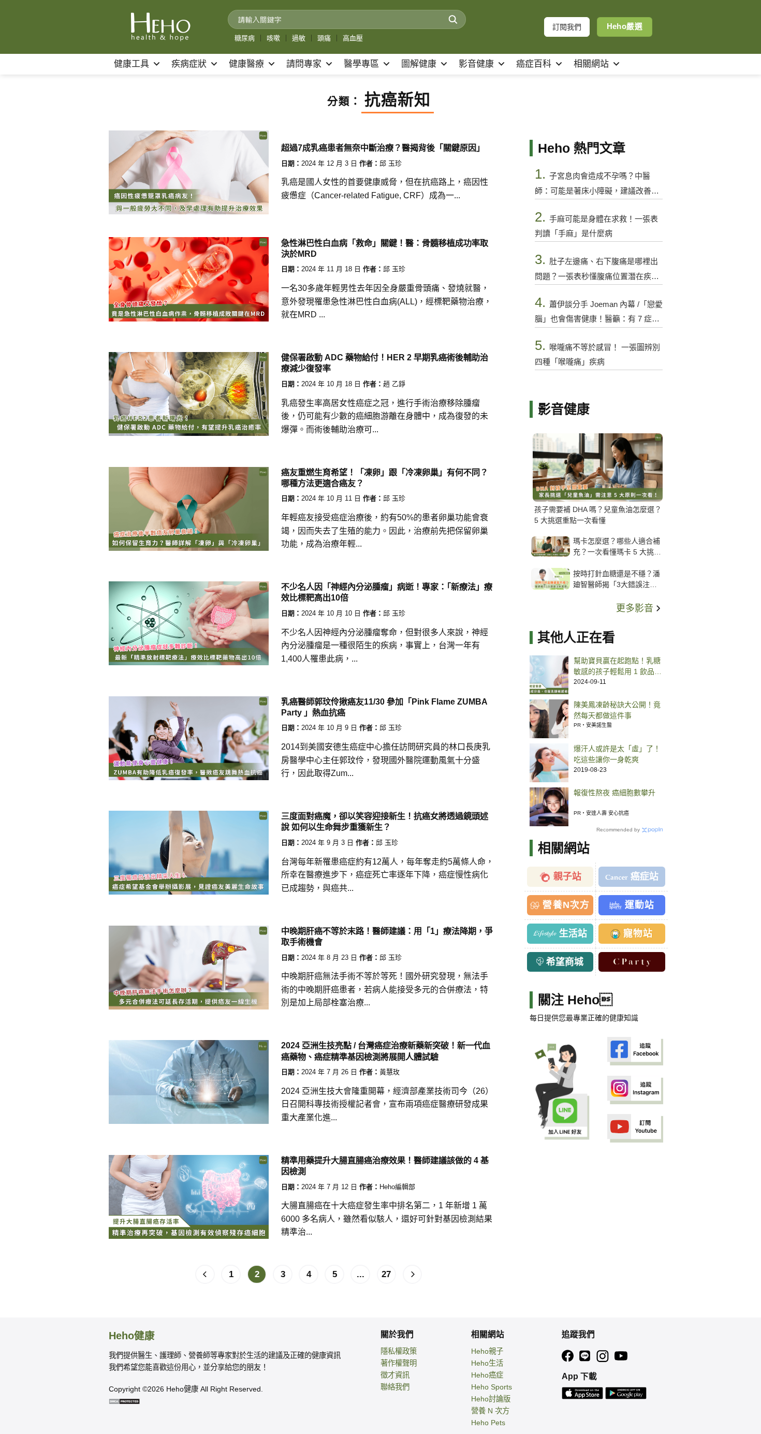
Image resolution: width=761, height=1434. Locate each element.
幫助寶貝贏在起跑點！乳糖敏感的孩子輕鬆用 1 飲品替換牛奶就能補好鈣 (618, 666)
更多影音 (636, 608)
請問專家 (303, 64)
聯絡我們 (394, 1387)
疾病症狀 (189, 64)
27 (386, 1274)
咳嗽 (273, 38)
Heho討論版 (490, 1399)
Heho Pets (488, 1422)
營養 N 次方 (490, 1411)
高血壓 (353, 38)
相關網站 (591, 64)
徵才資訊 (394, 1375)
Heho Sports (491, 1387)
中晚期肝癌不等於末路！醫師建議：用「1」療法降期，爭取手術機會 (387, 936)
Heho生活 (487, 1363)
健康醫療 (246, 64)
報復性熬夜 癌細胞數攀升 (614, 792)
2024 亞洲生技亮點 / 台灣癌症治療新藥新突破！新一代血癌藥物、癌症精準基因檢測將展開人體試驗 (385, 1051)
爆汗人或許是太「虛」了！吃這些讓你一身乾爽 (617, 754)
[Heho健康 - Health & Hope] (160, 27)
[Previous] (205, 1274)
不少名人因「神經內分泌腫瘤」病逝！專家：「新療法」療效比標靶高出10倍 (386, 592)
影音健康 (476, 64)
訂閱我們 (566, 27)
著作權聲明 (398, 1363)
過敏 (298, 38)
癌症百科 (533, 64)
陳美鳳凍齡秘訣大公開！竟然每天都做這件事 (617, 710)
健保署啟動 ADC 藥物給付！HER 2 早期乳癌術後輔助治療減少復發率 (384, 363)
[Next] (412, 1274)
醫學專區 (361, 64)
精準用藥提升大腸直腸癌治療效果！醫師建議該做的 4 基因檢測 (385, 1165)
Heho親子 (487, 1351)
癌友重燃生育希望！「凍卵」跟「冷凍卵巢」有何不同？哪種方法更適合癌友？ (384, 477)
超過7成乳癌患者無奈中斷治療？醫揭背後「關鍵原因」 (383, 147)
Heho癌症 (487, 1375)
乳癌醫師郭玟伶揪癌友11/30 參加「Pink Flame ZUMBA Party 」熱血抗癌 (384, 707)
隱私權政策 (398, 1351)
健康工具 (131, 64)
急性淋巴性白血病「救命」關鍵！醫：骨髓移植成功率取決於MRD (384, 248)
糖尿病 (245, 38)
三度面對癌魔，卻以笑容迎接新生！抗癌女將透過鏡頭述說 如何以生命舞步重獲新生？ (384, 821)
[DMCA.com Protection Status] (124, 1401)
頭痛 (324, 38)
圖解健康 (418, 64)
